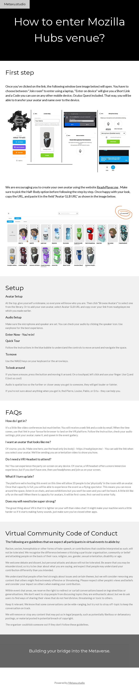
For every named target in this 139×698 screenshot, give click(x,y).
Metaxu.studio (15, 4)
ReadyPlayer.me (107, 187)
